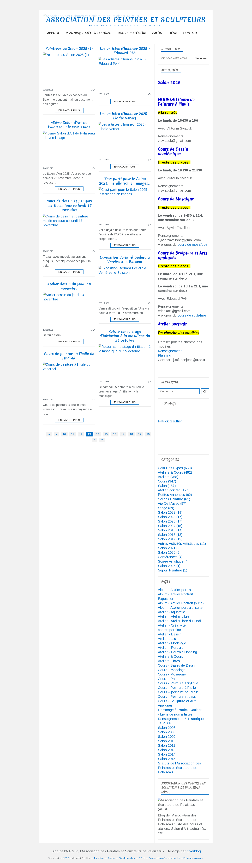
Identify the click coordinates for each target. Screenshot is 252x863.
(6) (169, 552)
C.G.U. (142, 858)
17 (122, 434)
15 (106, 434)
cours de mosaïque (192, 244)
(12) (170, 539)
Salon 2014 (166, 754)
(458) (168, 477)
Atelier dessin (168, 639)
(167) (167, 486)
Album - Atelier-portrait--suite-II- (182, 607)
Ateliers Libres (169, 661)
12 (80, 434)
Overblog (194, 851)
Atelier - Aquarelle (171, 612)
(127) (173, 490)
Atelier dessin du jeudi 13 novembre (69, 286)
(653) (175, 468)
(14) (170, 530)
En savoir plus (69, 110)
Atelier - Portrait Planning (177, 652)
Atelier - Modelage (172, 643)
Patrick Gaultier (170, 421)
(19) (170, 512)
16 (114, 434)
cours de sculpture (192, 315)
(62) (175, 495)
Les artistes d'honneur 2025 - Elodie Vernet (125, 116)
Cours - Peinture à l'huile (177, 688)
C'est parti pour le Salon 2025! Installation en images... (125, 181)
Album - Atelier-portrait (175, 590)
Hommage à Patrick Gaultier (180, 710)
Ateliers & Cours (170, 656)
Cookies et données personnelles (164, 858)
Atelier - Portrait (170, 647)
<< (49, 434)
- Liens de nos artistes (175, 714)
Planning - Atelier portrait (89, 33)
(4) (170, 557)
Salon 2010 (166, 741)
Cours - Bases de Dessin (177, 665)
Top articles (99, 858)
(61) (174, 499)
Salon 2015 (166, 759)
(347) (167, 481)
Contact (190, 33)
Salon (157, 33)
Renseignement (170, 351)
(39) (166, 508)
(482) (175, 472)
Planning (164, 355)
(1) (169, 566)
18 (131, 434)
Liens (173, 33)
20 (148, 434)
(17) (170, 517)
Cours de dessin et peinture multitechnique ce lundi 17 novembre (69, 205)
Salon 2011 (166, 745)
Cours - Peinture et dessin (178, 696)
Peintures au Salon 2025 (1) (69, 48)
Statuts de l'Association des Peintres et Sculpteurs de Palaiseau (179, 767)
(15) (170, 526)
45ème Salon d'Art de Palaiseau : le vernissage (69, 125)
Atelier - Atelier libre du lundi (179, 621)
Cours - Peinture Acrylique (178, 683)
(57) (172, 503)
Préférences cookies (192, 858)
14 (97, 434)
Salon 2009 (166, 736)
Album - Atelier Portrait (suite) (181, 603)
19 (139, 434)
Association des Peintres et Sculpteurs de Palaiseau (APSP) (126, 24)
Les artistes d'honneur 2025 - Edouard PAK (125, 50)
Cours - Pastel (169, 679)
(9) (169, 548)
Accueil (53, 33)
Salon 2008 (166, 732)
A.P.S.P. (66, 858)
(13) (170, 535)
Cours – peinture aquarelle (178, 692)
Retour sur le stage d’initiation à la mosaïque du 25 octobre (125, 336)
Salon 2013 (166, 750)
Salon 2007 (166, 728)
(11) (182, 543)
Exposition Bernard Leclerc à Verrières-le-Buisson (125, 259)
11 (72, 434)
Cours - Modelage (171, 670)
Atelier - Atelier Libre (173, 616)
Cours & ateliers (132, 33)
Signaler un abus (127, 858)
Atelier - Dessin (169, 634)
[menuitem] (53, 33)
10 (64, 434)
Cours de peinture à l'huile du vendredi (69, 356)
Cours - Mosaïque (172, 674)
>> (102, 439)
